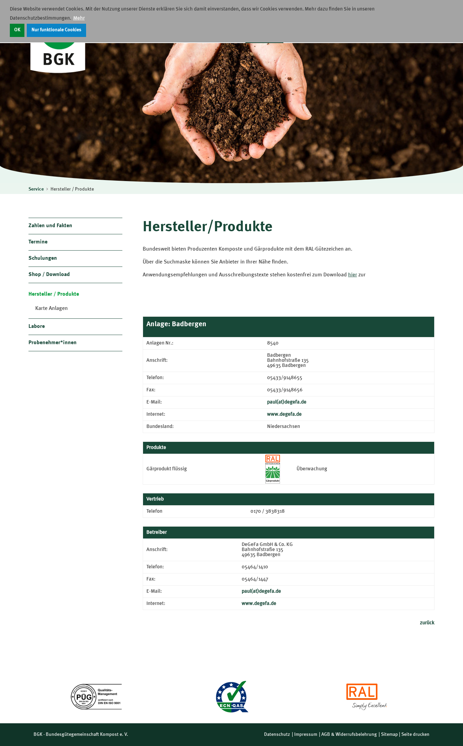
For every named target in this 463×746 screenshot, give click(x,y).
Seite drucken (415, 734)
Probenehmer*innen (52, 343)
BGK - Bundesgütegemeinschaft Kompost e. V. (81, 734)
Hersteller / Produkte (72, 189)
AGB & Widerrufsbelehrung (349, 734)
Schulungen (42, 258)
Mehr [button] (79, 18)
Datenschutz (277, 734)
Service (36, 189)
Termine (37, 242)
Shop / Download (49, 274)
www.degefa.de (284, 414)
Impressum (305, 734)
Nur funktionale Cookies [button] (56, 30)
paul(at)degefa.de (286, 402)
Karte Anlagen (51, 308)
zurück (427, 623)
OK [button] (17, 30)
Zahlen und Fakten (50, 226)
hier (352, 275)
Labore (36, 326)
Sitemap (389, 734)
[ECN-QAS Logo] (231, 696)
